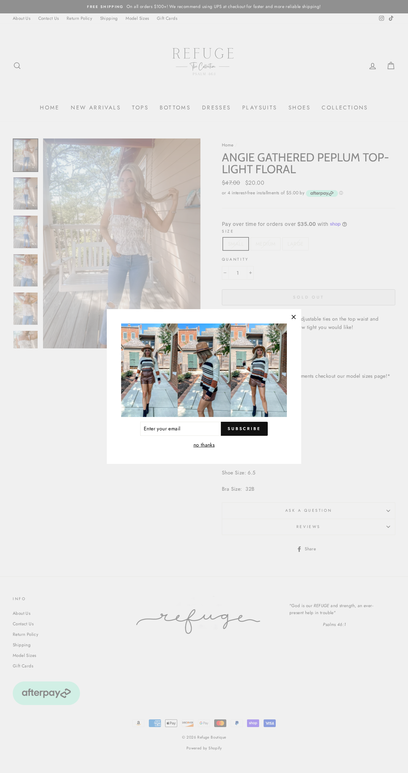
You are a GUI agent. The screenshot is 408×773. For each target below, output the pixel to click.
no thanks (204, 445)
